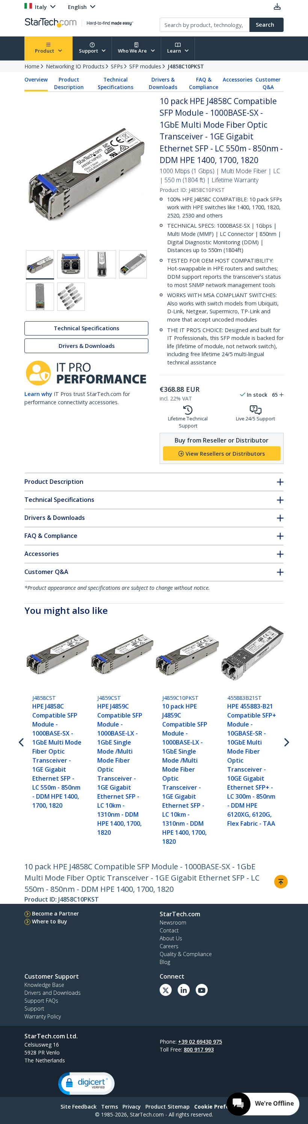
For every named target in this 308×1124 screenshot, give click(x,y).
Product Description (69, 83)
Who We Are (133, 50)
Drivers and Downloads (52, 992)
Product (45, 50)
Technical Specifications (115, 83)
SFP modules (145, 66)
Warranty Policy (42, 1016)
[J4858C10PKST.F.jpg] (71, 297)
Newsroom (173, 922)
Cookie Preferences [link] (221, 1106)
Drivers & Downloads (163, 83)
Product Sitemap (167, 1106)
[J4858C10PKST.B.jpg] (71, 264)
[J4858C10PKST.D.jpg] (133, 264)
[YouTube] (202, 990)
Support (89, 50)
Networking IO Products (75, 66)
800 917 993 (199, 1049)
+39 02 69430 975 (200, 1041)
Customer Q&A (268, 83)
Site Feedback (78, 1106)
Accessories (237, 79)
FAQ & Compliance (203, 83)
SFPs (117, 66)
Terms (109, 1106)
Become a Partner (55, 913)
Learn (174, 50)
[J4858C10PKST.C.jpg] (102, 264)
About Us (171, 938)
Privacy (131, 1106)
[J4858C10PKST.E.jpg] (40, 297)
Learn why (38, 393)
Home (31, 66)
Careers (169, 946)
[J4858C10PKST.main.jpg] (40, 264)
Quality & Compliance (186, 954)
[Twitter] (166, 990)
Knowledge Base (44, 984)
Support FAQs (41, 1000)
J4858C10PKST (186, 66)
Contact (169, 930)
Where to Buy (49, 921)
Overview (36, 79)
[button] (86, 1083)
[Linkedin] (184, 990)
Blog (165, 961)
